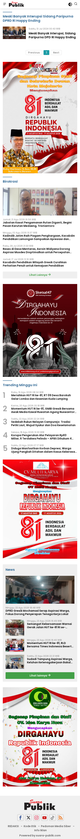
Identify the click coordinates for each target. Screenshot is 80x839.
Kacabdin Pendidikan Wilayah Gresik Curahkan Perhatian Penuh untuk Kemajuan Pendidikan (35, 264)
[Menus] (5, 4)
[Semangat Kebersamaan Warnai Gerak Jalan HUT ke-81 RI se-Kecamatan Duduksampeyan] (15, 628)
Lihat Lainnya (38, 275)
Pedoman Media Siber (56, 826)
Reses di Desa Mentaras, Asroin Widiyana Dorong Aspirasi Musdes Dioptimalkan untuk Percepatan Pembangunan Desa (36, 250)
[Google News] (52, 817)
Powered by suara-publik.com (40, 835)
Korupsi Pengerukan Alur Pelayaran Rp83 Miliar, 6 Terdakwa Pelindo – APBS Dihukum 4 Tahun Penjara (41, 437)
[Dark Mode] (70, 4)
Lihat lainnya (39, 675)
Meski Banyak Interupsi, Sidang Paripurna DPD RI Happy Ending (52, 35)
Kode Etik (30, 826)
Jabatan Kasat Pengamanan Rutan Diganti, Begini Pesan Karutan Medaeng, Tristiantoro (37, 224)
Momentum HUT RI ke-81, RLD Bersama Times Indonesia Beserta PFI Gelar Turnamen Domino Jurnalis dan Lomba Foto (50, 644)
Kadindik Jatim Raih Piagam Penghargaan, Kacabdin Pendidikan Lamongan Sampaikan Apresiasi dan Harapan (39, 237)
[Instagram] (36, 817)
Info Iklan (40, 830)
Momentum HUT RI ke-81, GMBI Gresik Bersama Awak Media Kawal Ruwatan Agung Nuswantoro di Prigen (43, 410)
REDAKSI (13, 826)
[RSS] (60, 817)
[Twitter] (28, 817)
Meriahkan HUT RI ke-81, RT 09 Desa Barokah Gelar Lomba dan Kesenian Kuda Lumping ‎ (41, 397)
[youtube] (44, 817)
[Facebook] (20, 817)
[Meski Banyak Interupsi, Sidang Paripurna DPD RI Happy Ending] (14, 34)
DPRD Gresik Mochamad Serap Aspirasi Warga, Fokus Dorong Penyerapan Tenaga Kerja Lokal (38, 612)
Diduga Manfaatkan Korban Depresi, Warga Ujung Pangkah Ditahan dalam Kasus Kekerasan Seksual (44, 450)
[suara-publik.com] (16, 4)
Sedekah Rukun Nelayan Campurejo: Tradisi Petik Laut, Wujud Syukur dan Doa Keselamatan (43, 423)
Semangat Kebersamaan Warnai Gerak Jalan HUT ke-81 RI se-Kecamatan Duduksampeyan (49, 625)
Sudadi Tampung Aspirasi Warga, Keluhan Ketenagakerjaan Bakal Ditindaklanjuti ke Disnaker (50, 660)
